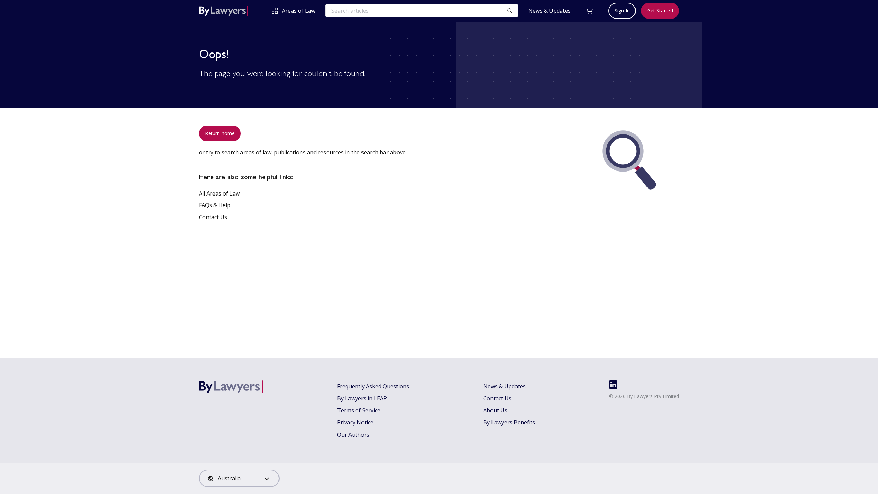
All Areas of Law (219, 193)
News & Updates (549, 11)
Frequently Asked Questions (373, 386)
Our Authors (353, 434)
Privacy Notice (355, 422)
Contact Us (213, 217)
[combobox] (239, 478)
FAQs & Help (214, 205)
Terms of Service (358, 410)
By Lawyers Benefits (509, 422)
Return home (220, 133)
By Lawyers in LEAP (362, 398)
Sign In (622, 10)
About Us (495, 410)
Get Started (660, 10)
